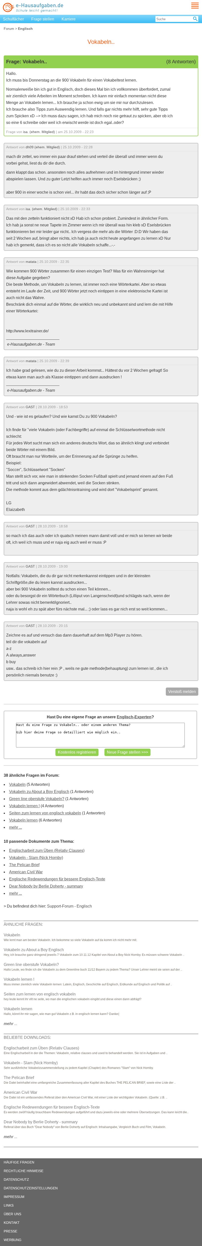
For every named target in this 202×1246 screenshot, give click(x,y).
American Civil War (26, 872)
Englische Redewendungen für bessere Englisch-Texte (57, 879)
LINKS (9, 1205)
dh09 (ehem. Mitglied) (43, 147)
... (10, 1024)
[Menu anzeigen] (189, 5)
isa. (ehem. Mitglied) (39, 132)
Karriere (69, 19)
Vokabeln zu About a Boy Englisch (39, 792)
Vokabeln (17, 784)
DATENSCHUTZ (16, 1179)
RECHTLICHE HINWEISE (23, 1171)
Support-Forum (60, 906)
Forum (9, 29)
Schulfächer (13, 19)
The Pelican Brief (24, 865)
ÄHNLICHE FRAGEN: (23, 924)
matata (31, 262)
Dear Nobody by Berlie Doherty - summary (46, 886)
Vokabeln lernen (23, 820)
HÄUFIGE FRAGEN (19, 1162)
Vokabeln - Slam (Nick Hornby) (36, 858)
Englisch (84, 906)
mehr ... (15, 827)
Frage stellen (42, 19)
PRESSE (10, 1231)
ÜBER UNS (12, 1214)
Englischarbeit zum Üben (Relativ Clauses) (46, 850)
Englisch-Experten (134, 717)
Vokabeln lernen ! (24, 806)
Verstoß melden (182, 692)
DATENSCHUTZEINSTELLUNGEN (31, 1188)
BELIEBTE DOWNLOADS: (27, 1037)
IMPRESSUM (14, 1197)
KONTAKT (12, 1223)
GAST (30, 407)
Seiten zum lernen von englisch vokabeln (45, 813)
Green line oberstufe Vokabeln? (36, 799)
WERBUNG (12, 1240)
